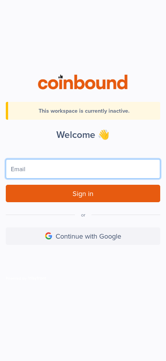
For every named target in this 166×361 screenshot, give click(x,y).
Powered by (16, 278)
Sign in (83, 193)
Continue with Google (88, 236)
